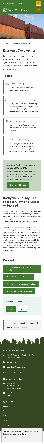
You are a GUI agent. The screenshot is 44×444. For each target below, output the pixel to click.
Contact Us (7, 411)
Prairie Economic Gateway (20, 277)
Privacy (6, 425)
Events (6, 415)
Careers (6, 406)
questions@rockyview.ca (16, 367)
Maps (21, 3)
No (22, 309)
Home (5, 44)
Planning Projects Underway (21, 291)
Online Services (9, 3)
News (5, 420)
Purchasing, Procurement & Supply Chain (23, 268)
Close (7, 438)
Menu (38, 10)
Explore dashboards (18, 185)
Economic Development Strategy (23, 284)
